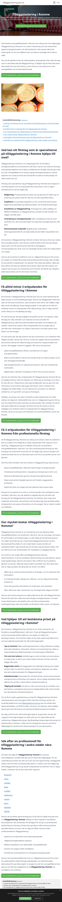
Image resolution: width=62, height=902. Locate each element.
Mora (6, 803)
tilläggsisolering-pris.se (31, 703)
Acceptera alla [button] (25, 898)
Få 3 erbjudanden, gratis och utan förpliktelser (31, 26)
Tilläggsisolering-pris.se (13, 2)
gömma (24, 120)
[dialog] (31, 895)
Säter (6, 787)
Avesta (6, 799)
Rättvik (7, 811)
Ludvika (7, 783)
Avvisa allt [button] (38, 898)
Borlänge (7, 775)
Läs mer (48, 895)
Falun (6, 779)
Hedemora (8, 795)
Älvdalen (7, 807)
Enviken (7, 791)
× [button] (60, 890)
